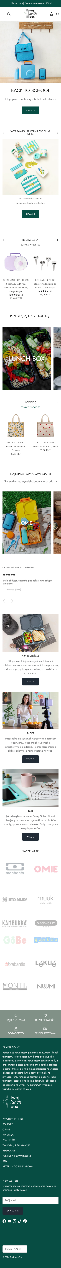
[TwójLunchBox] (30, 14)
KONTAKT (8, 1124)
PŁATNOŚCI (9, 1140)
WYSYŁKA (8, 1135)
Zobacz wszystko (30, 244)
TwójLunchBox (16, 1257)
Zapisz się (13, 1210)
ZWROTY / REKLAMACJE (16, 1145)
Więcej (30, 681)
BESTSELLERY (30, 240)
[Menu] (3, 14)
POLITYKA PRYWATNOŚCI (17, 1156)
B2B (5, 1161)
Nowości (30, 402)
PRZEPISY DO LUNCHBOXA (18, 1166)
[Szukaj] (10, 14)
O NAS (6, 1129)
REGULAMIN (9, 1150)
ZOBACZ (30, 110)
